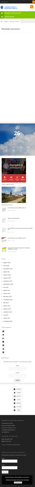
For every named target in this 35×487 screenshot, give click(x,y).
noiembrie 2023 (7, 281)
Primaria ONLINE (9, 16)
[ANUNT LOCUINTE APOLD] (4, 220)
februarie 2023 (7, 296)
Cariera (6, 21)
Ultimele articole (7, 205)
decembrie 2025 (8, 268)
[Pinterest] (3, 345)
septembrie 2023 (8, 284)
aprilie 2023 (6, 290)
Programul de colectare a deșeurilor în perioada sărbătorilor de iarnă (19, 248)
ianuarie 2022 (7, 309)
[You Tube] (3, 349)
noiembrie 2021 (7, 312)
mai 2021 (6, 315)
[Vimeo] (3, 352)
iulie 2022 (6, 302)
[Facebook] (3, 331)
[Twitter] (3, 335)
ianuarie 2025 (7, 275)
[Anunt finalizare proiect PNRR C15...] (4, 239)
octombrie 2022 (7, 299)
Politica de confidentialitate (13, 444)
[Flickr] (3, 342)
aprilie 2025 (6, 272)
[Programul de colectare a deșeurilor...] (4, 249)
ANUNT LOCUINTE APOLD (13, 218)
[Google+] (3, 338)
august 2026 (6, 262)
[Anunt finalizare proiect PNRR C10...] (4, 209)
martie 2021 (6, 318)
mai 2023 (6, 287)
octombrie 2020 (7, 321)
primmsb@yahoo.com (10, 427)
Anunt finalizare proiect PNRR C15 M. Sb (17, 238)
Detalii (27, 480)
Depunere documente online (13, 13)
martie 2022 (6, 306)
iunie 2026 (6, 265)
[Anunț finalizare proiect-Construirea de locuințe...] (4, 230)
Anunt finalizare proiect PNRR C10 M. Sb (17, 208)
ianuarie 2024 (7, 278)
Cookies (4, 444)
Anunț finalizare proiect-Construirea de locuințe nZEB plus (20, 228)
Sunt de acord (18, 482)
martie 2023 (6, 293)
